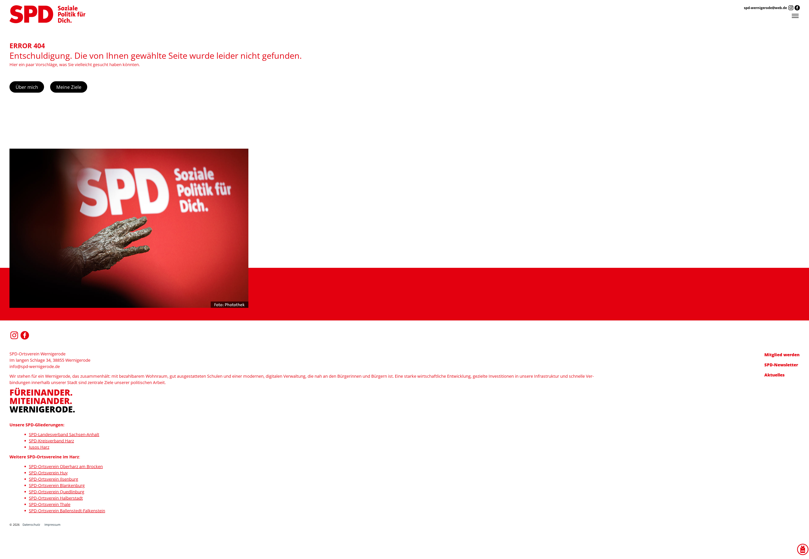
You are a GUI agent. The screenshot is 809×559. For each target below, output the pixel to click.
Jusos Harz (39, 447)
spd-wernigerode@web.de (765, 7)
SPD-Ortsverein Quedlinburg (56, 492)
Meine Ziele (68, 87)
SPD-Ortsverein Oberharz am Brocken (66, 466)
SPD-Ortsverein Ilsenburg (53, 479)
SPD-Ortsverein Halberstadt (56, 498)
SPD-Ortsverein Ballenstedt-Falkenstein (67, 511)
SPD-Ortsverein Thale (49, 504)
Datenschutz (31, 525)
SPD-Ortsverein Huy (48, 473)
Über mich (27, 87)
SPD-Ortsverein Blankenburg (57, 485)
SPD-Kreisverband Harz (51, 441)
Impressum (52, 525)
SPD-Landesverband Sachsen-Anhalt (64, 434)
